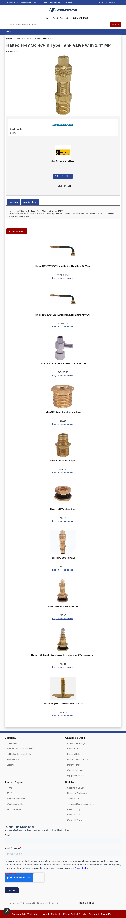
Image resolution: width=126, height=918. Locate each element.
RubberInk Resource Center (19, 754)
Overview (13, 202)
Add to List (62, 176)
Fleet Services (13, 759)
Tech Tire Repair (14, 809)
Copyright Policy (74, 820)
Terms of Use (73, 798)
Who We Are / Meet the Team (20, 749)
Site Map (83, 914)
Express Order (24, 2)
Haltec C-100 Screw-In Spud (63, 461)
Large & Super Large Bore (40, 38)
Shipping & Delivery (76, 788)
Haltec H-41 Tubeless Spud (63, 509)
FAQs (9, 788)
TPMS (45, 2)
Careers (10, 765)
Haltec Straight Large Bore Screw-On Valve (63, 704)
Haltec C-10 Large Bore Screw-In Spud (63, 412)
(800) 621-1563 (80, 18)
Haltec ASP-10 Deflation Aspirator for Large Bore (63, 363)
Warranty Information (16, 798)
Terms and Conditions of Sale (80, 804)
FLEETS (69, 2)
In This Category (17, 231)
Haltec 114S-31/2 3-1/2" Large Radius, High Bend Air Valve (62, 266)
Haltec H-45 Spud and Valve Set (63, 606)
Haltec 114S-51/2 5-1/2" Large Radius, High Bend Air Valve (62, 315)
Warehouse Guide (15, 804)
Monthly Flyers (74, 765)
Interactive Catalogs (76, 743)
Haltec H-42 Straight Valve (63, 558)
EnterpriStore (107, 914)
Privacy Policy (73, 809)
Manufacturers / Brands (77, 759)
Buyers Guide (73, 749)
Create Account (60, 18)
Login (45, 18)
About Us (103, 2)
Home (9, 38)
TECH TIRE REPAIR (56, 2)
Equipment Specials (76, 775)
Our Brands (10, 2)
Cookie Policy (73, 815)
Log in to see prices (63, 124)
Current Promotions (76, 770)
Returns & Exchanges (77, 793)
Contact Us (114, 2)
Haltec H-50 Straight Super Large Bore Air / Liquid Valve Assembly (62, 655)
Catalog (36, 2)
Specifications (29, 202)
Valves (19, 38)
